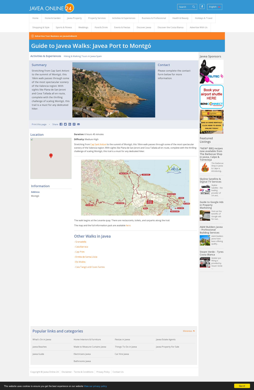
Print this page (39, 124)
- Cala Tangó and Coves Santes (89, 267)
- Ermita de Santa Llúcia (85, 256)
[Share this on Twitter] (65, 124)
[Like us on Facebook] (202, 6)
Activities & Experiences (45, 56)
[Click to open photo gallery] (113, 89)
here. (128, 225)
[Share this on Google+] (69, 124)
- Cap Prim (79, 251)
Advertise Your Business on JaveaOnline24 (56, 36)
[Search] (193, 7)
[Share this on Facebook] (61, 124)
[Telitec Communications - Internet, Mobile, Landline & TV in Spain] (212, 71)
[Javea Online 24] (51, 7)
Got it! (242, 385)
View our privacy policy (95, 386)
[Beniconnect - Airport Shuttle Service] (212, 97)
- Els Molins (79, 261)
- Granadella (80, 241)
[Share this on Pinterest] (74, 124)
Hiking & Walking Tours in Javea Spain (83, 56)
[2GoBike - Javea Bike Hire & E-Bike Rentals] (212, 122)
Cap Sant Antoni (98, 144)
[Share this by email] (78, 124)
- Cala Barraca (81, 246)
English (213, 6)
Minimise (187, 331)
